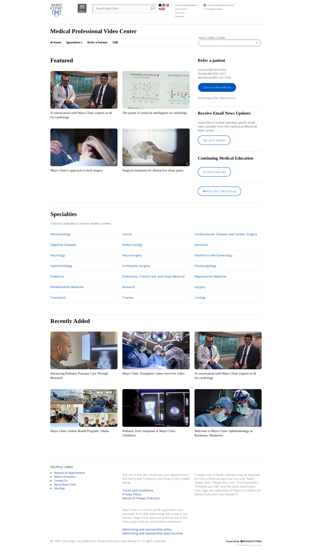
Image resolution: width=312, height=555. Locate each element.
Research (128, 287)
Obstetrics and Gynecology (213, 255)
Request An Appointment (69, 473)
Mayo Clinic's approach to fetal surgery (76, 170)
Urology (200, 297)
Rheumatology (60, 234)
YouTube (162, 9)
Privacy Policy (131, 494)
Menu (82, 11)
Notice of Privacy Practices (141, 498)
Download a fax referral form (217, 98)
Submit (257, 43)
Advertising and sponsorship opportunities (152, 533)
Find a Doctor (181, 9)
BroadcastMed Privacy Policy (249, 545)
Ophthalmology (61, 266)
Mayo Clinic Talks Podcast (220, 191)
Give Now (179, 16)
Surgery (200, 287)
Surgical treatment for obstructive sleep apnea (152, 170)
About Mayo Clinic (65, 484)
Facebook (163, 5)
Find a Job (180, 13)
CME (115, 42)
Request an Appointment (186, 5)
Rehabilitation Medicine (67, 287)
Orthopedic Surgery (136, 266)
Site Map (59, 488)
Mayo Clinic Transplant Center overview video (153, 373)
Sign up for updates (214, 140)
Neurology (57, 255)
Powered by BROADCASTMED (244, 541)
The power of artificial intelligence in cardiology (154, 113)
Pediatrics (57, 276)
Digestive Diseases (63, 245)
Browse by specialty (214, 172)
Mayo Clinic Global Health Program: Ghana (79, 431)
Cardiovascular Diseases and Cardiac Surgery (226, 234)
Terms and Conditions (137, 490)
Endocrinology (132, 245)
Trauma (127, 297)
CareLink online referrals (217, 87)
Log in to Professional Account (220, 5)
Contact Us (60, 480)
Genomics (201, 245)
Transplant (58, 297)
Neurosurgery (132, 255)
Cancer (127, 234)
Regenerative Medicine (210, 276)
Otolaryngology (205, 266)
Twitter (160, 5)
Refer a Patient (97, 42)
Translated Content (214, 9)
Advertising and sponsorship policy (147, 529)
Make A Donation (64, 476)
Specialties (73, 42)
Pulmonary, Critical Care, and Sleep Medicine (153, 276)
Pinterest (167, 5)
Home (57, 42)
